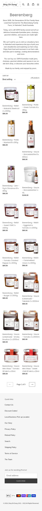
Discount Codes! (11, 411)
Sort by (6, 76)
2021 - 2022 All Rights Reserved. (28, 503)
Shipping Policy (10, 447)
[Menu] (38, 4)
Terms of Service (11, 453)
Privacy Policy (10, 429)
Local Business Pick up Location (17, 417)
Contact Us (9, 405)
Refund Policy (10, 435)
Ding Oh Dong (13, 503)
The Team (8, 459)
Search (7, 441)
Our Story (8, 423)
